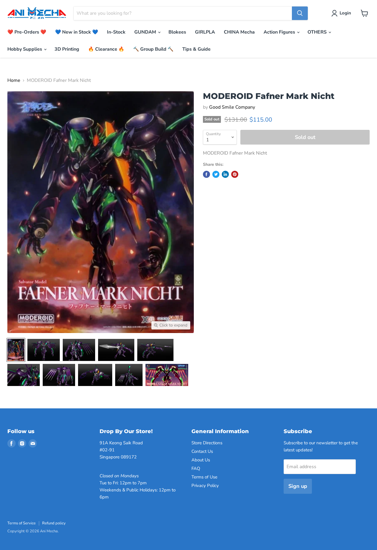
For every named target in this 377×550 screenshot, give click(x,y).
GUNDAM (145, 32)
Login (345, 13)
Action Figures (280, 32)
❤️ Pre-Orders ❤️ (26, 32)
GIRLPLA (205, 32)
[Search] (300, 13)
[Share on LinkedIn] (225, 174)
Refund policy (54, 523)
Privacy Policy (205, 485)
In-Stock (116, 32)
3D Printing (66, 49)
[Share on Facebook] (206, 174)
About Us (200, 460)
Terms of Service (21, 523)
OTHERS (317, 32)
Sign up (297, 486)
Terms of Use (204, 477)
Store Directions (206, 443)
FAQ (195, 468)
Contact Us (202, 451)
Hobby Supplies (25, 49)
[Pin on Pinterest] (234, 174)
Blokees (177, 32)
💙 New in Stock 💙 (76, 32)
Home (13, 80)
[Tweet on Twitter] (215, 174)
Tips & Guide (196, 49)
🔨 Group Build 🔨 (153, 49)
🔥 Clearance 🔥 (106, 49)
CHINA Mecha (239, 32)
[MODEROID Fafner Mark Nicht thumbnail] (16, 350)
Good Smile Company (232, 107)
